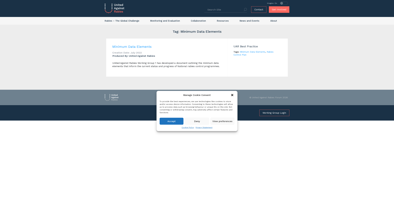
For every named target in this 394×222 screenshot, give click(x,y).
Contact (258, 9)
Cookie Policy (188, 127)
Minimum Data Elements (132, 47)
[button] (232, 95)
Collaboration (198, 20)
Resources (223, 20)
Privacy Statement (204, 127)
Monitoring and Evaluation (165, 20)
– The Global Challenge (122, 20)
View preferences (222, 121)
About (273, 20)
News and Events (249, 20)
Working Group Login (274, 112)
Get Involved (279, 9)
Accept (171, 121)
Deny (197, 121)
